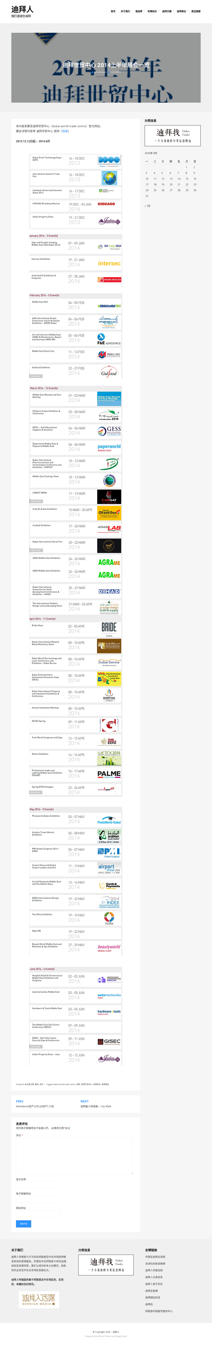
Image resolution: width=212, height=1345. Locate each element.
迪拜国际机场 (152, 1297)
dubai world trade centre (64, 1084)
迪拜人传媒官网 (154, 1270)
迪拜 (78, 1084)
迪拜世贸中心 (86, 1084)
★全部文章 (29, 1084)
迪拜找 (149, 1304)
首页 (113, 11)
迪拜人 (22, 9)
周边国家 (196, 11)
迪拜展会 (105, 1084)
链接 (65, 131)
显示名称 (21, 1179)
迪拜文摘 (166, 11)
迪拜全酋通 (151, 1291)
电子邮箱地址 (23, 1193)
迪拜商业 (181, 11)
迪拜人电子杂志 (154, 1284)
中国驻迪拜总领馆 (155, 1257)
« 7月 (147, 206)
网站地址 (21, 1208)
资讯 (41, 1084)
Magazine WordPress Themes (98, 1336)
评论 (19, 1135)
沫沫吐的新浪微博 (155, 1263)
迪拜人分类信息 (154, 1277)
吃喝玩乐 (152, 11)
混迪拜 (138, 11)
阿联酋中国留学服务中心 (159, 1311)
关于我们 (125, 11)
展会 (37, 1084)
